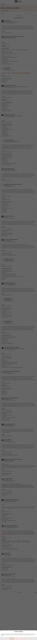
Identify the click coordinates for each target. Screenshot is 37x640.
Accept (12, 638)
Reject (17, 638)
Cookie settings (23, 638)
